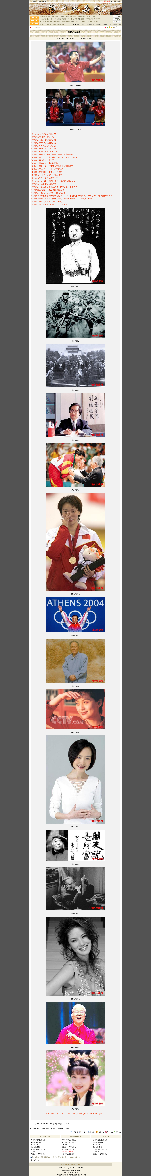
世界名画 (76, 21)
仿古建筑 (82, 21)
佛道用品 (56, 21)
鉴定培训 (63, 19)
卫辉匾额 (34, 1151)
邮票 (90, 16)
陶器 (49, 16)
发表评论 (75, 1132)
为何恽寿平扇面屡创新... (38, 1140)
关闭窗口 (110, 1132)
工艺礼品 (49, 21)
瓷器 (56, 16)
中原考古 (56, 24)
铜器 (53, 16)
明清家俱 (69, 21)
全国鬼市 (56, 19)
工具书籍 (49, 19)
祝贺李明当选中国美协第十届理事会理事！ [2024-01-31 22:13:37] (106, 24)
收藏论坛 (83, 19)
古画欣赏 (76, 19)
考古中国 (49, 24)
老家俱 (75, 16)
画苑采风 (89, 19)
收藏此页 (101, 1132)
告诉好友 (84, 1132)
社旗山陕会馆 (35, 1147)
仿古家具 (43, 21)
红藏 (94, 16)
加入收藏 (70, 1164)
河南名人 (43, 24)
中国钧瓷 (69, 19)
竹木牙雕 (66, 16)
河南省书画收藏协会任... (69, 1149)
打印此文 (93, 1132)
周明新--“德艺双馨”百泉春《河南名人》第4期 (55, 1124)
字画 (60, 16)
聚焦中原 (63, 24)
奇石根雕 (81, 16)
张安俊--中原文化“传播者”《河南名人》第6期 (55, 1128)
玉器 (45, 16)
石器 (41, 16)
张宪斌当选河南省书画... (38, 1149)
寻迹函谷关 (34, 1144)
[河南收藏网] (75, 14)
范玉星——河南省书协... (38, 1154)
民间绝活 (89, 21)
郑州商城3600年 (36, 1142)
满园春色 (63, 21)
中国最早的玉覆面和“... (69, 1154)
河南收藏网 (64, 38)
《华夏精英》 (97, 19)
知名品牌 (95, 21)
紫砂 (70, 16)
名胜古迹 (43, 19)
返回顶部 (118, 1132)
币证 (86, 16)
